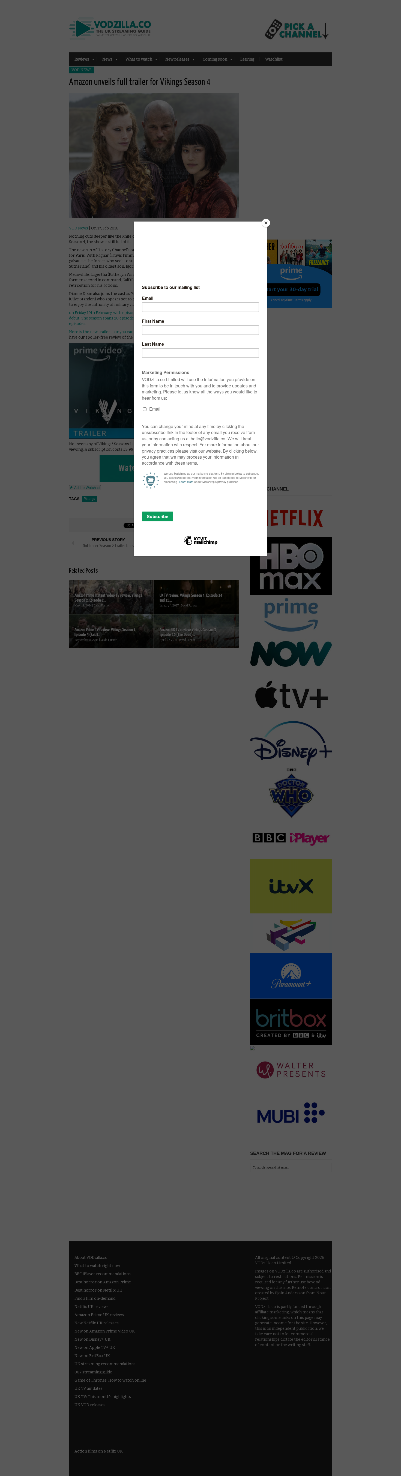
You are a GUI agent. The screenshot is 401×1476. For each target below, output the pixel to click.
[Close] (266, 223)
